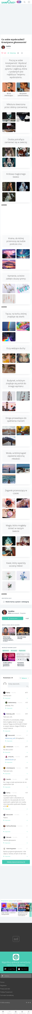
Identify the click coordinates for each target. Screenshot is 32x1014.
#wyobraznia (22, 650)
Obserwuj (13, 53)
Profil (27, 618)
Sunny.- (8, 793)
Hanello (8, 779)
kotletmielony (12, 702)
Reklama (6, 976)
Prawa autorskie (5, 989)
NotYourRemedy (11, 826)
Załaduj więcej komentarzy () (16, 862)
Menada (8, 837)
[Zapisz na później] (22, 53)
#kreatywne (14, 650)
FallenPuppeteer (11, 848)
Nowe (3, 1013)
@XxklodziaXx (9, 760)
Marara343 (11, 735)
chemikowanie (10, 768)
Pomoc (2, 982)
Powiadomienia (22, 1013)
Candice (8, 46)
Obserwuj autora (13, 618)
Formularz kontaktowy (7, 995)
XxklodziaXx (9, 746)
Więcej (28, 1013)
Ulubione (18, 53)
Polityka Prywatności (6, 992)
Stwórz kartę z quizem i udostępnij (17, 602)
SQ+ (19, 2)
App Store (24, 969)
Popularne (9, 1013)
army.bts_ (11, 756)
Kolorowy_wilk (10, 714)
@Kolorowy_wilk (10, 738)
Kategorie (16, 1013)
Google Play (11, 969)
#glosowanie (6, 650)
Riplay (8, 692)
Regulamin (3, 985)
